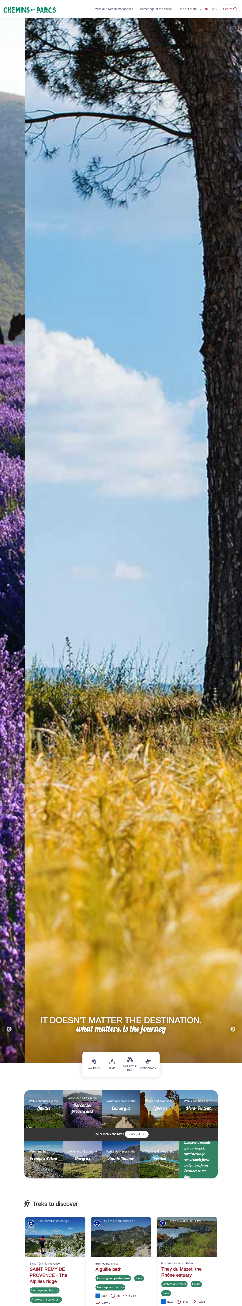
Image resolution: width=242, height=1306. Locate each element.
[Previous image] (9, 540)
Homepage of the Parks (156, 9)
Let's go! (135, 1134)
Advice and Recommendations (112, 9)
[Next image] (233, 540)
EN (212, 9)
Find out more (187, 9)
